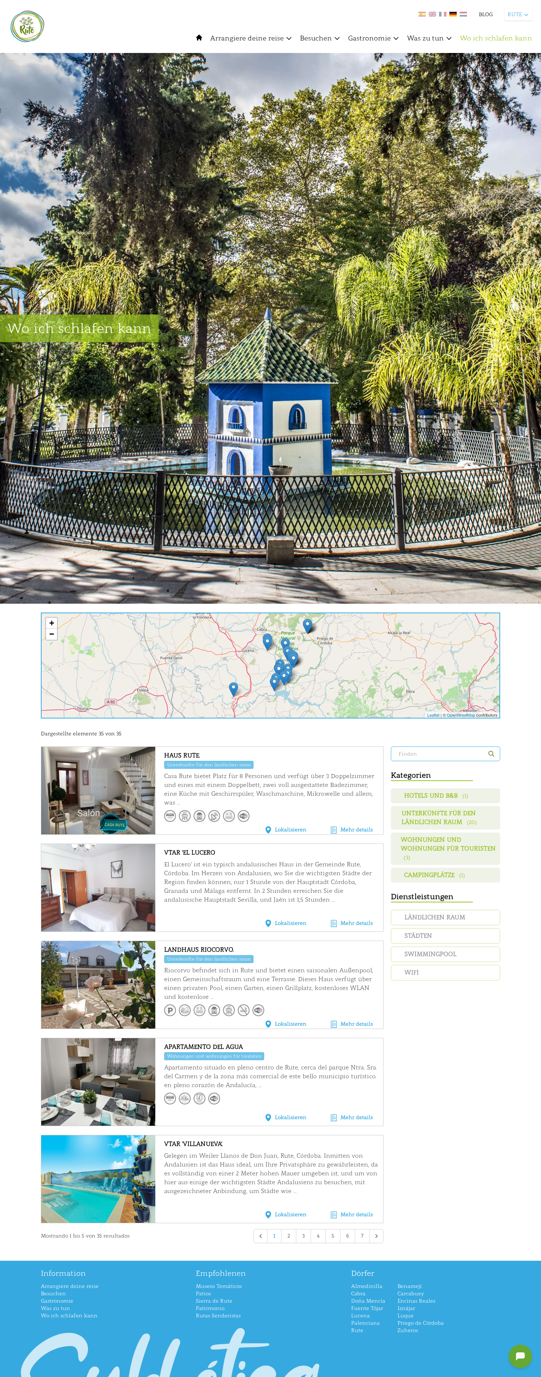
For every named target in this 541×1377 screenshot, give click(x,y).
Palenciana (365, 1323)
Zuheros (407, 1330)
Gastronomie (369, 38)
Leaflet (433, 715)
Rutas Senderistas (218, 1316)
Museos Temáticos (219, 1286)
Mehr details (356, 830)
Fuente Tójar (367, 1308)
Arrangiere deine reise (247, 38)
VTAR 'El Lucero (189, 852)
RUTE (515, 14)
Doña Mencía (368, 1301)
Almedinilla (366, 1286)
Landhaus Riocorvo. (199, 949)
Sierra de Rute (214, 1301)
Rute (357, 1330)
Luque (405, 1316)
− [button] (51, 634)
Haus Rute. (182, 755)
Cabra (358, 1294)
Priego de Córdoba (420, 1323)
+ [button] (51, 623)
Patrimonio (210, 1308)
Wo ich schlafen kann (496, 38)
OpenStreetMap (461, 715)
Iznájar (406, 1308)
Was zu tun (425, 38)
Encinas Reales (416, 1301)
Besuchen (316, 38)
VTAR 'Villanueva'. (193, 1143)
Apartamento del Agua (203, 1046)
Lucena (360, 1316)
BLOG (486, 14)
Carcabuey (410, 1294)
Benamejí (409, 1286)
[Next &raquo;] (376, 1236)
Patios (203, 1294)
